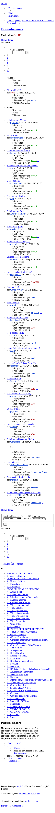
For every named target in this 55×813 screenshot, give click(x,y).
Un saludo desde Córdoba (18, 150)
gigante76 (14, 305)
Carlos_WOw (16, 290)
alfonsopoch (15, 259)
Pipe (12, 198)
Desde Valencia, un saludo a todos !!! (23, 348)
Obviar (4, 3)
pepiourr (14, 411)
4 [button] (7, 63)
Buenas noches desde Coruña (20, 272)
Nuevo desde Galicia (16, 196)
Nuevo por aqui (14, 378)
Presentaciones (12, 29)
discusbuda (15, 396)
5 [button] (7, 65)
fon (11, 168)
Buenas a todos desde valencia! (21, 424)
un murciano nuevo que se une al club (23, 492)
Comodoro (15, 442)
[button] (7, 47)
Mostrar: (7, 516)
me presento (12, 135)
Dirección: (27, 518)
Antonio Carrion (17, 214)
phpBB (20, 786)
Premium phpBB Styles (29, 793)
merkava (14, 480)
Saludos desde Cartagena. (18, 241)
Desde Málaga (13, 181)
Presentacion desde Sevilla (18, 477)
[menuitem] (10, 13)
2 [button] (7, 58)
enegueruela (15, 274)
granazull (14, 122)
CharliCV (14, 381)
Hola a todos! (13, 287)
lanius (13, 153)
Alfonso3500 (16, 183)
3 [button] (7, 60)
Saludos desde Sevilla (16, 211)
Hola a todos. (13, 462)
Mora (12, 92)
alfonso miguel (16, 138)
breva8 (34, 130)
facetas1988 (15, 495)
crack (33, 297)
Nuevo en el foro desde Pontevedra (22, 165)
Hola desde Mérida (15, 333)
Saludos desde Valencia (17, 317)
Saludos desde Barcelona (18, 257)
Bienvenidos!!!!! (14, 90)
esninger (14, 366)
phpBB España (31, 801)
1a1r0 (12, 335)
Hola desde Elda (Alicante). (19, 393)
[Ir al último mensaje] (37, 100)
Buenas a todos (13, 409)
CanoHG (17, 35)
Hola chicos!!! (13, 302)
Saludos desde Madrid (17, 120)
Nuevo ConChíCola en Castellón (21, 363)
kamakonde (15, 320)
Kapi (12, 350)
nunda (33, 100)
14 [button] (8, 70)
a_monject (14, 244)
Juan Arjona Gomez (19, 464)
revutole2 (14, 229)
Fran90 (13, 426)
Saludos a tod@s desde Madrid (20, 439)
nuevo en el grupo (15, 226)
